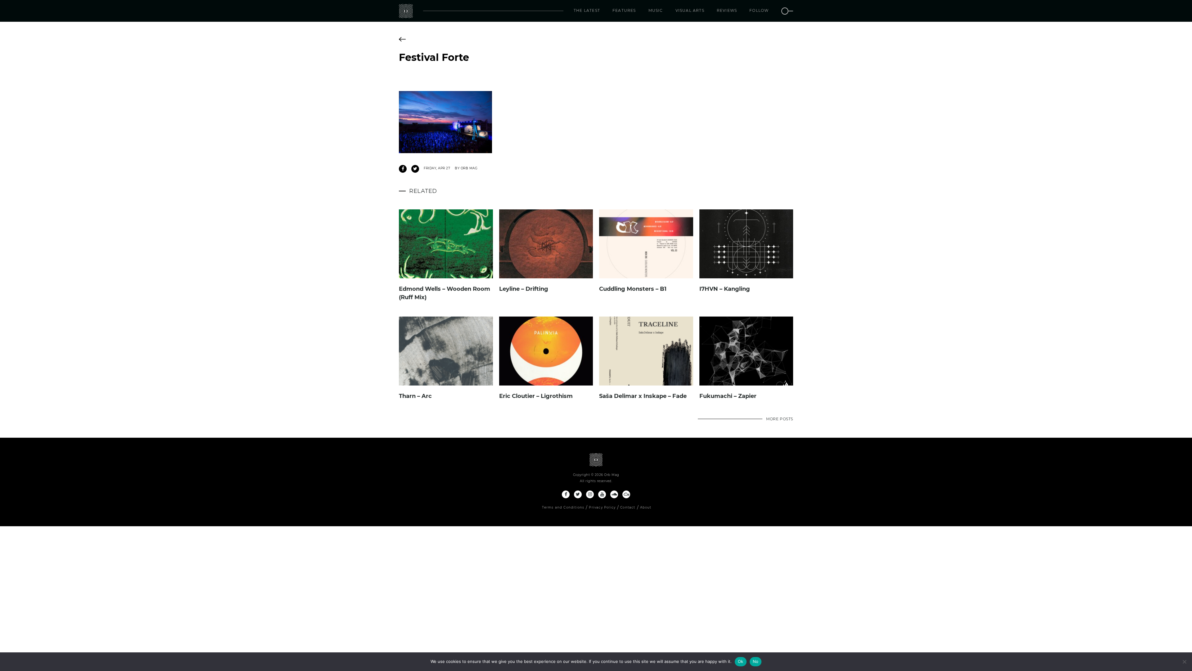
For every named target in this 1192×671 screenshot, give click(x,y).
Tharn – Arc (415, 396)
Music (655, 10)
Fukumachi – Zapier (727, 396)
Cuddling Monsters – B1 (632, 288)
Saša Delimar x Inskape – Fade (643, 396)
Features (624, 10)
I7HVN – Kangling (724, 288)
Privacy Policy (602, 507)
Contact (627, 507)
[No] (1184, 662)
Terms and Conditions (563, 507)
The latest (587, 10)
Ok (740, 661)
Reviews (727, 10)
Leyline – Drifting (523, 288)
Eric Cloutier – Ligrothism (536, 396)
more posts (779, 419)
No (756, 661)
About (646, 507)
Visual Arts (689, 10)
